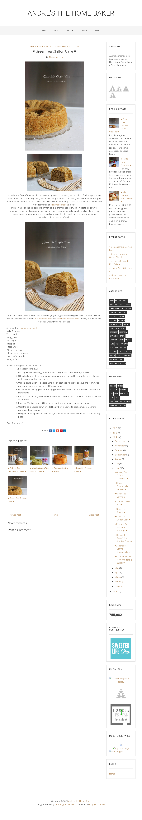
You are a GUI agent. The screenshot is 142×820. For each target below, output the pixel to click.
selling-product (117, 359)
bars (112, 301)
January (119, 586)
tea (124, 363)
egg (120, 324)
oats (117, 344)
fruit (112, 328)
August (118, 459)
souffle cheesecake (42, 318)
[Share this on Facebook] (50, 430)
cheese (127, 305)
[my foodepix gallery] (121, 693)
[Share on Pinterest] (61, 430)
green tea (55, 46)
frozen (126, 324)
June (117, 468)
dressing (113, 324)
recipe (76, 46)
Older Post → (95, 515)
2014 (114, 437)
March (118, 577)
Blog (97, 30)
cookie (121, 316)
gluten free (120, 328)
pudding (113, 352)
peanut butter (116, 348)
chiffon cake (42, 46)
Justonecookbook (59, 205)
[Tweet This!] (54, 430)
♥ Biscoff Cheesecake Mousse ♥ (122, 486)
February (119, 581)
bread (125, 301)
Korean (122, 336)
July (117, 463)
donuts (121, 320)
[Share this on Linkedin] (64, 430)
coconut (113, 316)
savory (119, 356)
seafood (127, 356)
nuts (112, 344)
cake (32, 46)
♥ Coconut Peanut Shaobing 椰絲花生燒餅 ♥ (123, 559)
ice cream (123, 332)
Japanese (67, 46)
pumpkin (127, 352)
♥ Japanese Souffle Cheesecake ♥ (122, 549)
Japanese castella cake (68, 318)
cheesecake (114, 309)
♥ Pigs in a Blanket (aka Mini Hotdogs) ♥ (123, 527)
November (120, 446)
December (120, 441)
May (117, 568)
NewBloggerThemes (64, 804)
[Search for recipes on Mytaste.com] (121, 748)
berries (118, 301)
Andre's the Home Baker (71, 13)
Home (45, 30)
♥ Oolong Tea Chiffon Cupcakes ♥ (121, 475)
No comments (56, 57)
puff (120, 352)
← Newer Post (14, 515)
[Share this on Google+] (57, 430)
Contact (84, 30)
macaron (113, 340)
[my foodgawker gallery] (121, 680)
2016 (114, 428)
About (57, 30)
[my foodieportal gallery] (121, 648)
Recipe (70, 30)
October (119, 450)
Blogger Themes (97, 804)
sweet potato (115, 363)
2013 (114, 591)
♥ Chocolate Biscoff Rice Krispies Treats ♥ (123, 538)
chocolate (122, 312)
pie (125, 348)
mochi (121, 340)
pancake (124, 344)
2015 (114, 433)
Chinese (113, 312)
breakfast (114, 305)
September (120, 455)
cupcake (113, 320)
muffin (128, 340)
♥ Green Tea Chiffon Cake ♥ (54, 51)
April (117, 572)
